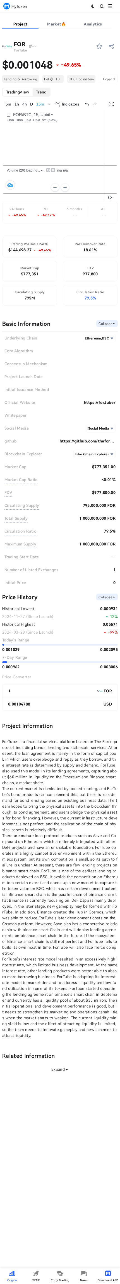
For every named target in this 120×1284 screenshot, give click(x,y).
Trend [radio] (41, 92)
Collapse (105, 323)
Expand (109, 79)
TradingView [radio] (17, 92)
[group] (26, 92)
